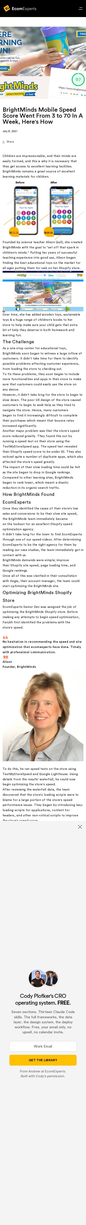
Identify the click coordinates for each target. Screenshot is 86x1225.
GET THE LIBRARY (43, 1060)
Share (10, 141)
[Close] (80, 826)
